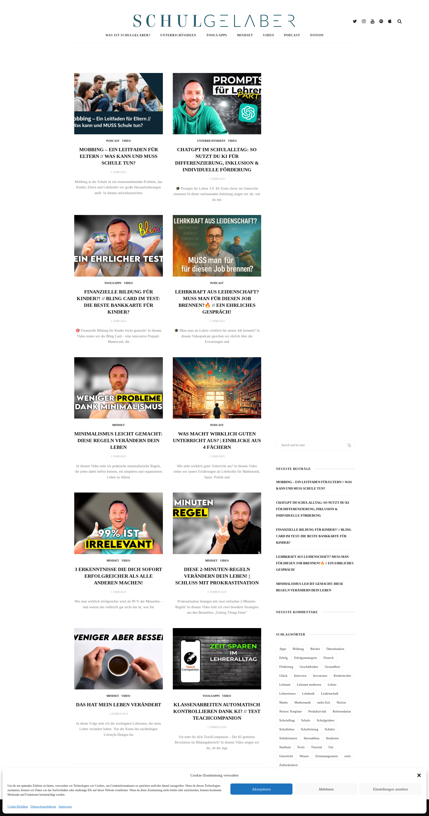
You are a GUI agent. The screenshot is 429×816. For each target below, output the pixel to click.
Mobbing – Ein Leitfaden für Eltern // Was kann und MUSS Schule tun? (118, 156)
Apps (282, 649)
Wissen (304, 756)
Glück (283, 675)
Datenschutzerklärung (43, 806)
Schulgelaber (325, 720)
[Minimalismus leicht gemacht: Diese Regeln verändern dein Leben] (118, 387)
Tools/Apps (216, 35)
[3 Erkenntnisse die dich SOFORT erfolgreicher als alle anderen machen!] (118, 523)
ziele (347, 756)
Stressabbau (312, 738)
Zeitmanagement (326, 756)
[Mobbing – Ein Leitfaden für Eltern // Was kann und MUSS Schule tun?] (118, 103)
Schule (305, 720)
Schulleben (286, 729)
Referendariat (342, 711)
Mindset (245, 35)
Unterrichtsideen (178, 35)
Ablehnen (326, 789)
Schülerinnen (288, 738)
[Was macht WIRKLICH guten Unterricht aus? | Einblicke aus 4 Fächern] (217, 387)
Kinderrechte (342, 675)
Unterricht (286, 756)
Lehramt (284, 684)
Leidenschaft (329, 693)
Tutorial (316, 747)
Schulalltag (287, 720)
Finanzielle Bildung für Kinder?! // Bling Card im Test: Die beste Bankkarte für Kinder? (313, 536)
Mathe (283, 702)
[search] (399, 21)
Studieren (332, 738)
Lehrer (332, 684)
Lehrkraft (308, 693)
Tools (301, 747)
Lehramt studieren (309, 684)
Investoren (320, 675)
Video (268, 35)
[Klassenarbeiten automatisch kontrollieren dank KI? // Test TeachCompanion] (217, 658)
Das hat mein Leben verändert (118, 704)
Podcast (292, 35)
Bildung (298, 649)
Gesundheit (332, 667)
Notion (317, 35)
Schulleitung (309, 729)
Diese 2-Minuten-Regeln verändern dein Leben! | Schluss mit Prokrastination (217, 576)
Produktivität (317, 711)
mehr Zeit (323, 702)
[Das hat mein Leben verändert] (118, 658)
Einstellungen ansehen (390, 789)
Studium (285, 747)
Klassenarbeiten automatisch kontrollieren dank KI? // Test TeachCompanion (216, 711)
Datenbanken (335, 649)
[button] (419, 775)
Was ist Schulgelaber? (128, 35)
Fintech (328, 658)
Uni (330, 747)
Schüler (330, 729)
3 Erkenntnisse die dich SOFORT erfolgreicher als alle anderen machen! (118, 576)
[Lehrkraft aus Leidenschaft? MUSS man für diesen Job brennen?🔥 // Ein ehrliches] (217, 245)
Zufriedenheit (288, 765)
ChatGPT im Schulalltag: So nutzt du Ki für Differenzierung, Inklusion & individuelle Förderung (312, 509)
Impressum (65, 806)
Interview (300, 675)
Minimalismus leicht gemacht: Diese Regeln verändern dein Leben (118, 440)
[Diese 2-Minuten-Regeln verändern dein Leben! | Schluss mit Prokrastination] (217, 523)
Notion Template (290, 711)
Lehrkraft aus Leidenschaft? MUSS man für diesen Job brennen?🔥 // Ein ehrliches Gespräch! (315, 563)
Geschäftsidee (309, 667)
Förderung (286, 667)
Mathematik (302, 702)
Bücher (315, 649)
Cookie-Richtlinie (17, 806)
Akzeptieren (261, 789)
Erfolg (283, 658)
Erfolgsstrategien (305, 658)
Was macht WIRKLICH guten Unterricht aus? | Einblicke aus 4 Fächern (217, 440)
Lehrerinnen (287, 693)
